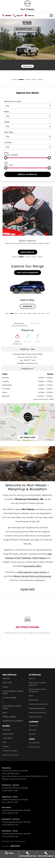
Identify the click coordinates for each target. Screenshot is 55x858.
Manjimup (19, 323)
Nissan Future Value (10, 755)
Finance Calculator (10, 750)
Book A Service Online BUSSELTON (37, 690)
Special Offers (8, 734)
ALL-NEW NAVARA (9, 697)
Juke (49, 553)
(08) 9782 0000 (31, 357)
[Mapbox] (7, 438)
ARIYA (5, 712)
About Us (32, 729)
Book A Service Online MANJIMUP (37, 683)
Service (32, 678)
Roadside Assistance (37, 708)
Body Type (8, 132)
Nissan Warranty (35, 717)
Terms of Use (34, 747)
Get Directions (27, 437)
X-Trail (17, 557)
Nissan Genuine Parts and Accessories (32, 576)
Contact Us (33, 725)
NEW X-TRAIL (7, 682)
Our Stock (6, 729)
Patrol (35, 557)
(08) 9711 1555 (13, 790)
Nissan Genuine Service (38, 704)
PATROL (6, 687)
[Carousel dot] (14, 79)
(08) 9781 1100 (13, 813)
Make (6, 111)
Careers (32, 734)
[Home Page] (27, 3)
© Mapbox (50, 440)
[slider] (5, 157)
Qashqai (9, 557)
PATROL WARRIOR (9, 717)
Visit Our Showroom (27, 272)
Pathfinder (26, 557)
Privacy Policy (34, 742)
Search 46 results (27, 174)
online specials (24, 572)
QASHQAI (6, 678)
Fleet (5, 742)
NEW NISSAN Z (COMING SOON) (12, 707)
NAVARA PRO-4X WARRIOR (13, 721)
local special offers (32, 566)
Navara (42, 557)
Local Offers (7, 738)
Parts (31, 696)
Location (8, 142)
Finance (6, 746)
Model (6, 122)
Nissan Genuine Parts (37, 712)
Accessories (33, 700)
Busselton (36, 323)
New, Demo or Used (12, 101)
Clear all (27, 97)
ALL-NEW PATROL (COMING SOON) (13, 692)
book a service (40, 572)
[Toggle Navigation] (51, 15)
